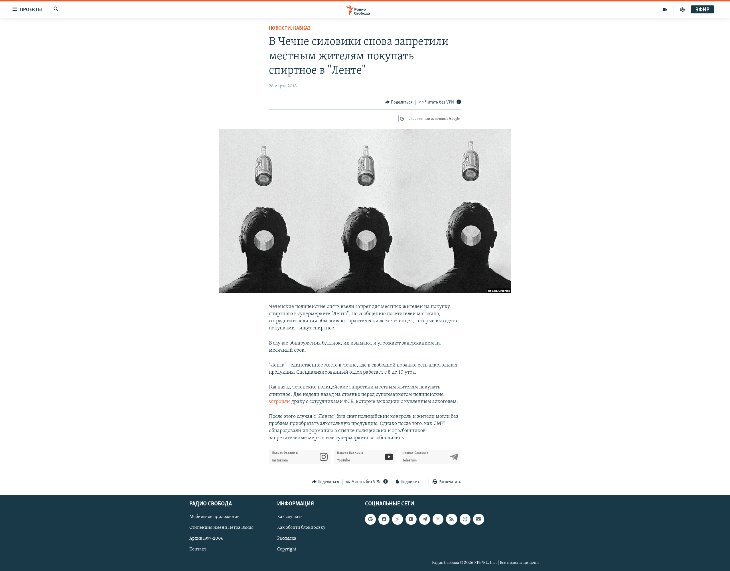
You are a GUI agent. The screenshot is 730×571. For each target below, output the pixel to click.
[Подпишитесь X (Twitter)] (397, 519)
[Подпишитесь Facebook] (383, 519)
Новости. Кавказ (290, 28)
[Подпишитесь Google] (370, 519)
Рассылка (286, 538)
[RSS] (451, 519)
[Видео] (665, 9)
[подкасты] (682, 9)
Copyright (286, 549)
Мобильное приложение (214, 517)
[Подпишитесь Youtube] (410, 519)
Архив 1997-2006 (206, 538)
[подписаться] (478, 519)
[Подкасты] (465, 519)
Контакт (197, 549)
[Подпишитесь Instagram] (438, 519)
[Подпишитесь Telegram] (424, 519)
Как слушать (289, 517)
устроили (280, 401)
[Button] (399, 102)
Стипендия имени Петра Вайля (221, 528)
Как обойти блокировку (301, 528)
